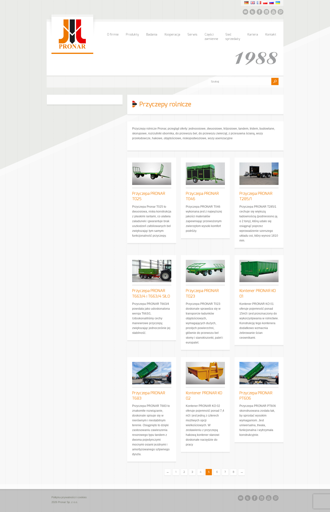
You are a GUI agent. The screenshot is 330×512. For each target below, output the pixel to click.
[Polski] (265, 2)
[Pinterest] (280, 12)
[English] (253, 2)
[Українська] (278, 2)
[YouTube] (273, 12)
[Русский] (271, 2)
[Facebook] (259, 12)
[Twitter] (252, 12)
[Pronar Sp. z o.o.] (72, 48)
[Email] (245, 12)
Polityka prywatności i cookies (69, 497)
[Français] (259, 2)
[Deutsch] (246, 2)
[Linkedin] (266, 12)
